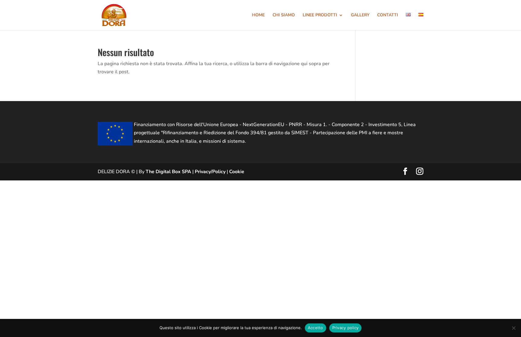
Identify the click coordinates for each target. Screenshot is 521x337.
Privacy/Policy (210, 171)
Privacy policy (345, 327)
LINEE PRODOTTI (320, 15)
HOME (258, 15)
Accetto (315, 327)
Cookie (236, 171)
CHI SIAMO (284, 15)
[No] (513, 328)
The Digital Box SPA (168, 171)
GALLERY (360, 15)
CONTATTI (387, 15)
